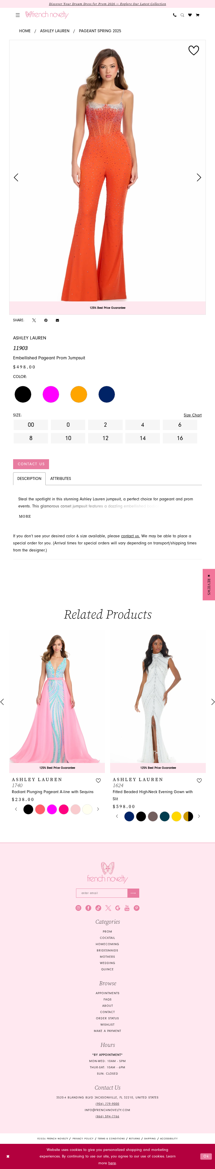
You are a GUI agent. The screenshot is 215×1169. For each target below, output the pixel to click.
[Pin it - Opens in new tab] (46, 320)
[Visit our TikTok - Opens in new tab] (98, 908)
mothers (107, 957)
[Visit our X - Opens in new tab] (108, 908)
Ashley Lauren (54, 31)
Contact (107, 1012)
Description (29, 478)
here (112, 1163)
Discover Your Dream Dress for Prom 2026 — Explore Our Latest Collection (107, 4)
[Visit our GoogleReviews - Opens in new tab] (118, 908)
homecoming (107, 944)
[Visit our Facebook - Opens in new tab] (88, 908)
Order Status (107, 1018)
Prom (107, 931)
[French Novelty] (107, 873)
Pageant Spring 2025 (100, 31)
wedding (107, 963)
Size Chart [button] (193, 415)
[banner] (47, 15)
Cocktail (107, 938)
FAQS (108, 999)
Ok (206, 1156)
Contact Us (31, 464)
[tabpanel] (107, 177)
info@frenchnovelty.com (107, 1110)
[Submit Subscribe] (133, 893)
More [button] (25, 516)
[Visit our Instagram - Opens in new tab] (78, 908)
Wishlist (107, 1024)
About (107, 1006)
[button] (18, 15)
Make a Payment (107, 1031)
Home (25, 31)
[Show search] (182, 15)
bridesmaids (107, 950)
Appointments (108, 993)
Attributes (60, 478)
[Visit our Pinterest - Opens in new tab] (136, 908)
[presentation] (57, 701)
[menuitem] (18, 15)
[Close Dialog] (8, 1156)
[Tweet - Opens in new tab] (34, 320)
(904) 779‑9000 (107, 1104)
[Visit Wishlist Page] (190, 15)
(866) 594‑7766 (107, 1116)
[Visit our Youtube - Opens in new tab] (127, 908)
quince (107, 969)
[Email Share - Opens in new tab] (57, 320)
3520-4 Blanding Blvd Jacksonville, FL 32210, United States (107, 1097)
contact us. (130, 536)
